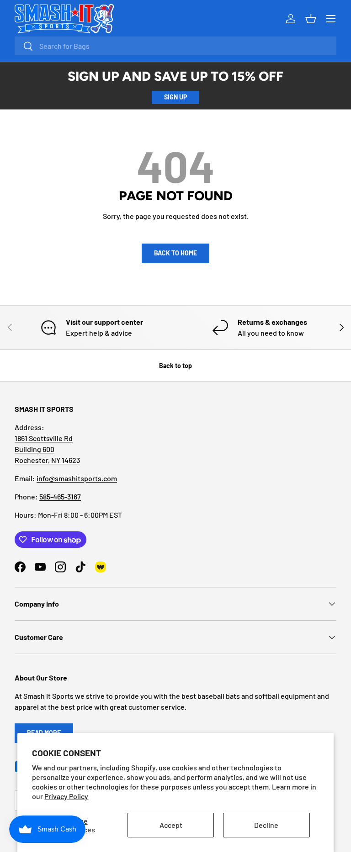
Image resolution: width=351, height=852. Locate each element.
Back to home (175, 253)
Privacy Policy (66, 796)
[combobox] (175, 45)
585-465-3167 (60, 496)
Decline (266, 825)
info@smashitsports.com (77, 478)
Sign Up (175, 97)
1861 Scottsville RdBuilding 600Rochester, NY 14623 (47, 449)
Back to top (175, 365)
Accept (171, 825)
